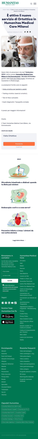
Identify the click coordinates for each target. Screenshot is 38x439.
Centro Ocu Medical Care (27, 286)
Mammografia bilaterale (26, 376)
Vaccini (3, 392)
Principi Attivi (5, 376)
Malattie (3, 366)
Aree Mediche (24, 273)
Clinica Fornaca (18, 419)
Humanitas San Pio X (23, 409)
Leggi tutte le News (18, 240)
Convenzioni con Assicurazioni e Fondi (26, 294)
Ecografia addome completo (28, 371)
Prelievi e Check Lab (26, 278)
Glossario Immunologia (7, 358)
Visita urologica (24, 369)
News (8, 9)
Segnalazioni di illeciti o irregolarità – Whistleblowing (28, 307)
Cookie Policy (24, 313)
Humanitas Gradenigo (7, 419)
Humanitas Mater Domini (8, 412)
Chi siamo (22, 260)
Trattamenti (4, 389)
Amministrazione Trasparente (24, 303)
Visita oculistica (24, 358)
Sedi (21, 263)
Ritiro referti (23, 334)
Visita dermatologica (26, 351)
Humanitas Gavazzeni (7, 415)
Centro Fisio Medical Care (27, 284)
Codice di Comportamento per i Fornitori (27, 331)
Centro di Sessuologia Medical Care (26, 290)
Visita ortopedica (25, 361)
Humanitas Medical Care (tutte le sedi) (11, 406)
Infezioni (3, 361)
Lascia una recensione (26, 337)
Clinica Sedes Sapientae (8, 422)
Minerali (3, 369)
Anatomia (4, 353)
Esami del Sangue (6, 356)
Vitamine (3, 394)
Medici (22, 266)
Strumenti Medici (6, 387)
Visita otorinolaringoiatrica (27, 364)
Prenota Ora (19, 144)
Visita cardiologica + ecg (27, 353)
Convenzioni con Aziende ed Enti (28, 298)
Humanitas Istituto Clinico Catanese (24, 422)
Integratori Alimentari (7, 364)
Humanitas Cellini (19, 415)
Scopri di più (19, 147)
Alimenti (3, 351)
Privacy (22, 311)
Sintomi (3, 382)
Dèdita (22, 339)
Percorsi (22, 268)
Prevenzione (5, 371)
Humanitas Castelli (20, 412)
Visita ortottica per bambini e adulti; (15, 89)
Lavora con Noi (24, 276)
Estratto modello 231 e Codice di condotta (26, 326)
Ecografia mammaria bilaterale (26, 380)
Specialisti (4, 384)
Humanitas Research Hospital (9, 409)
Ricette (3, 379)
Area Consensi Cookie (26, 319)
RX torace (23, 374)
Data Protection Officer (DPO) (26, 322)
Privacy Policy (24, 316)
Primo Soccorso (5, 374)
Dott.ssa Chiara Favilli (17, 78)
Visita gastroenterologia (26, 366)
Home (4, 9)
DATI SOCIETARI (22, 435)
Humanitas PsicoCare (26, 281)
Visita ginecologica (25, 356)
